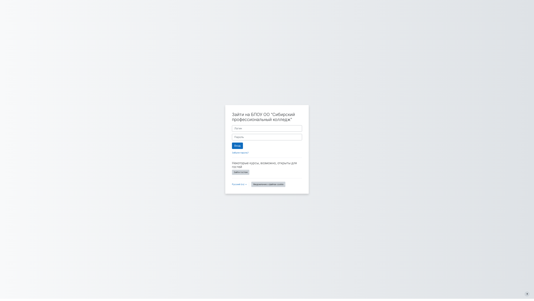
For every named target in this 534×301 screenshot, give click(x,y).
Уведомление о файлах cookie (268, 184)
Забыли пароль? (240, 152)
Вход (237, 145)
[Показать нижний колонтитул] (527, 294)
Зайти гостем (241, 172)
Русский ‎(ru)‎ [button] (238, 184)
